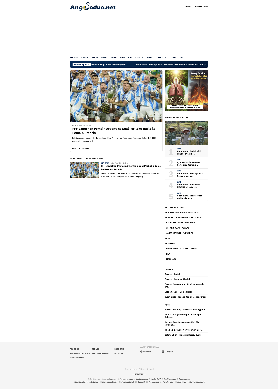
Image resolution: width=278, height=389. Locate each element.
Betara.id (94, 382)
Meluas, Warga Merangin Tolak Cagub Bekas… (183, 315)
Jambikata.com (170, 379)
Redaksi (95, 349)
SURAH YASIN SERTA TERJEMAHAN (181, 248)
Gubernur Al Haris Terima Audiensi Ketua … (189, 197)
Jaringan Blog (77, 357)
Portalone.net (168, 382)
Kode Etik (119, 349)
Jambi (179, 149)
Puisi (167, 304)
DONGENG (170, 243)
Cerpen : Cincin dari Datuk (177, 279)
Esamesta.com (184, 379)
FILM (168, 254)
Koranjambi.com (126, 379)
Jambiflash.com (110, 379)
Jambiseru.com (142, 379)
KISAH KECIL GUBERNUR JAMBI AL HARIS (184, 217)
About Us (74, 349)
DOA (168, 238)
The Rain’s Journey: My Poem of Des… (184, 330)
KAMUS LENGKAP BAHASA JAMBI (180, 222)
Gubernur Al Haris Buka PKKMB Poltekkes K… (188, 186)
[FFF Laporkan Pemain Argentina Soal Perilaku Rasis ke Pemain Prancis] (116, 96)
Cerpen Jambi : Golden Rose (178, 292)
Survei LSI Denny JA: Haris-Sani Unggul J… (186, 309)
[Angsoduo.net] (93, 6)
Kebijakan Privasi (100, 353)
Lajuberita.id (156, 379)
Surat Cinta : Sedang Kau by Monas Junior (185, 297)
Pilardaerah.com (81, 382)
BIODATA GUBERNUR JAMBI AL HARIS (183, 212)
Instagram (169, 352)
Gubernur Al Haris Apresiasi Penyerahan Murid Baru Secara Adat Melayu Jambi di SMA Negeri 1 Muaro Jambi (171, 64)
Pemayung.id (154, 382)
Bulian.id (141, 382)
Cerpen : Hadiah (172, 274)
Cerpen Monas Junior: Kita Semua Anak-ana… (184, 285)
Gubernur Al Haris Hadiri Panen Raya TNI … (189, 152)
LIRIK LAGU (171, 259)
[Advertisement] (139, 32)
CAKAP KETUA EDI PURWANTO (179, 233)
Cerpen (169, 269)
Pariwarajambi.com (109, 382)
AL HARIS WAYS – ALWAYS (177, 228)
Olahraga (105, 163)
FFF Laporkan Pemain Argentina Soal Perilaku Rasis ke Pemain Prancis (113, 131)
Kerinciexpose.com (197, 382)
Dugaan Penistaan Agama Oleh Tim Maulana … (182, 323)
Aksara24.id (181, 382)
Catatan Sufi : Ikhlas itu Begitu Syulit (183, 335)
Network (118, 353)
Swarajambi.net (127, 382)
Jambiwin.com (95, 379)
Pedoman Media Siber (80, 353)
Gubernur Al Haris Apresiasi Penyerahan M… (190, 174)
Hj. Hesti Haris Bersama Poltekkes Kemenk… (188, 163)
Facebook (147, 352)
